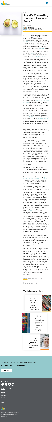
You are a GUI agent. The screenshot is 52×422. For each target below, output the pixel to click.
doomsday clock (38, 50)
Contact (2, 402)
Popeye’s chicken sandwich (39, 56)
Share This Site (6, 388)
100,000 (31, 116)
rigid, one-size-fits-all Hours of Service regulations (36, 177)
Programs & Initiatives (5, 404)
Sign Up (6, 370)
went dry (41, 48)
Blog (25, 283)
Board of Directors (4, 397)
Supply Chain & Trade (32, 283)
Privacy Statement (4, 418)
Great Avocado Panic (29, 41)
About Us (3, 395)
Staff (2, 400)
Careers (3, 392)
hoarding (33, 53)
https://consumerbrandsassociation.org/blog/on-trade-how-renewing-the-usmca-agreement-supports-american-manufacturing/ (38, 303)
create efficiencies (42, 118)
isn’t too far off (32, 210)
